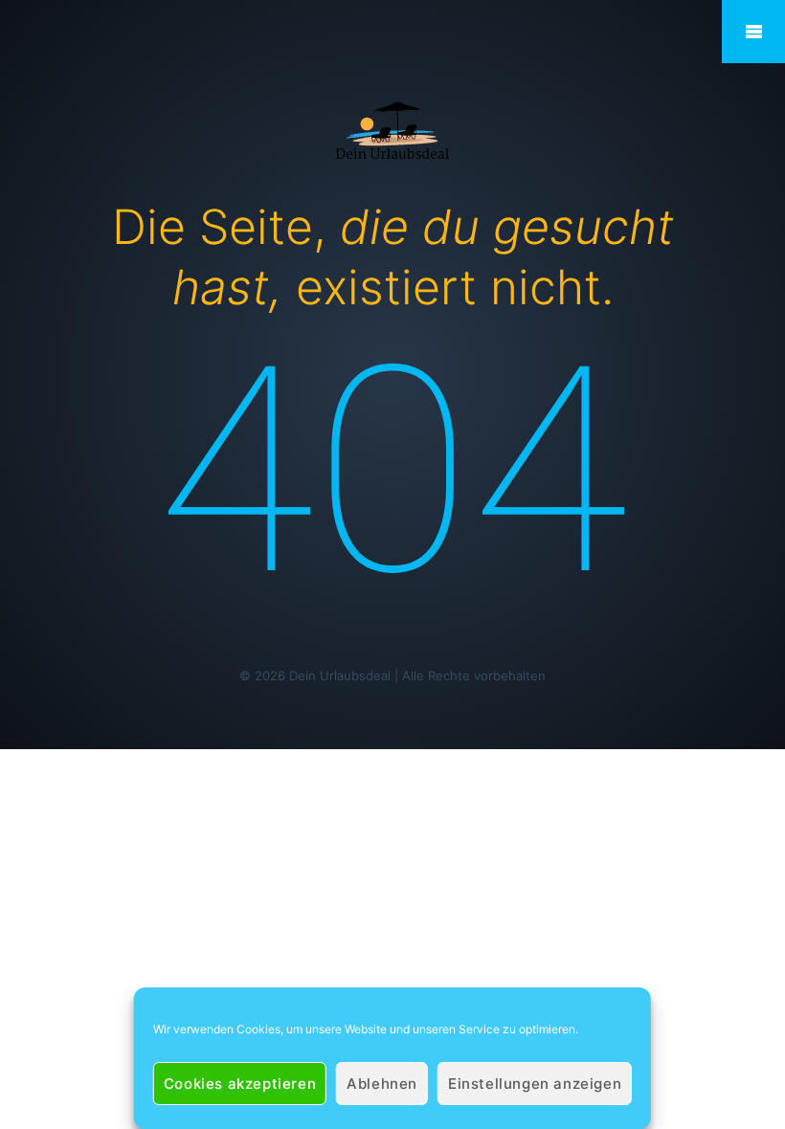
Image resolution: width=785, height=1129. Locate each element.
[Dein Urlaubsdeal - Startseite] (392, 129)
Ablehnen (382, 1083)
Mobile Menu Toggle (753, 31)
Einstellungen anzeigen (534, 1083)
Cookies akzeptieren (240, 1083)
